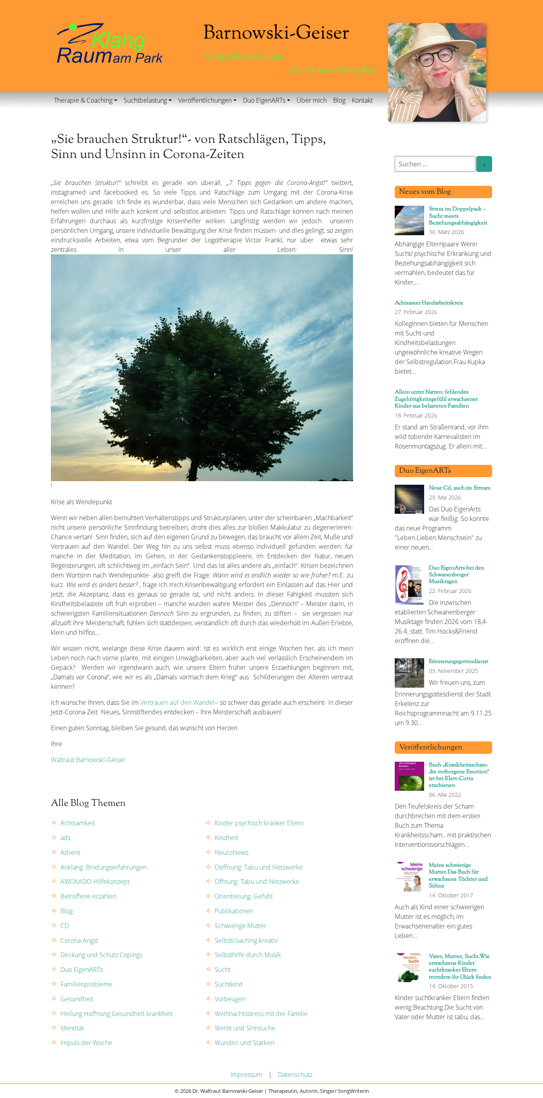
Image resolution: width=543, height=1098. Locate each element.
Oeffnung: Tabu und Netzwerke (259, 867)
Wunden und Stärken (244, 1042)
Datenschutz (295, 1074)
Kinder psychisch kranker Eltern (259, 823)
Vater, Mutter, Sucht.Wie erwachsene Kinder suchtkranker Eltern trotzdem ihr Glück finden (460, 966)
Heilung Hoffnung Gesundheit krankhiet (116, 1013)
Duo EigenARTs (264, 100)
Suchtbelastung (145, 100)
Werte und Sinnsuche (245, 1028)
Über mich (312, 100)
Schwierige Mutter (240, 925)
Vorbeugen (230, 999)
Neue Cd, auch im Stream (460, 488)
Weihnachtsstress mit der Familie (261, 1013)
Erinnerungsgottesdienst (459, 661)
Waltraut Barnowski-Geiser (89, 759)
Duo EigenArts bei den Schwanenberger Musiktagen (456, 575)
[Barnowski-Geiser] (110, 42)
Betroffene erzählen (88, 896)
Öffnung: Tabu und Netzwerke (257, 881)
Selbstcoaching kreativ (246, 940)
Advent (70, 852)
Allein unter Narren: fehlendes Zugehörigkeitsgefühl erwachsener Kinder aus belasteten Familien (436, 399)
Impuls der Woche (86, 1042)
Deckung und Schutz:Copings (101, 954)
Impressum (246, 1074)
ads (65, 837)
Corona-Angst (79, 940)
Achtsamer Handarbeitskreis (429, 303)
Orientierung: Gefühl (244, 896)
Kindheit (226, 837)
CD (64, 925)
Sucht (223, 969)
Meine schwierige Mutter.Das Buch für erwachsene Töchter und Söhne (458, 875)
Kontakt (362, 100)
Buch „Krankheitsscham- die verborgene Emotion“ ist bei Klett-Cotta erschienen (459, 775)
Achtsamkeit (77, 823)
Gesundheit (76, 999)
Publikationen (234, 911)
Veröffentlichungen (205, 100)
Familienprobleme (86, 984)
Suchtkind (229, 984)
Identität (72, 1028)
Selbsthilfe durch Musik (248, 954)
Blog (339, 100)
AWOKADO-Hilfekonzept (95, 881)
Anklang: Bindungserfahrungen (103, 867)
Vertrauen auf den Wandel (177, 702)
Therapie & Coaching (83, 100)
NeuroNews (231, 852)
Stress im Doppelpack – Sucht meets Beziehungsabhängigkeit (458, 216)
